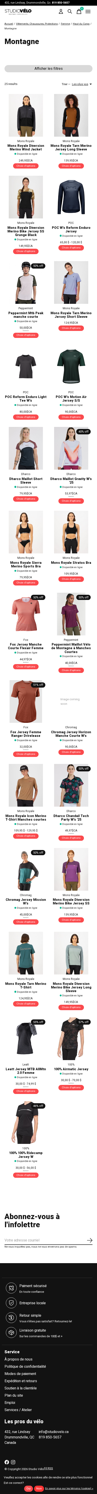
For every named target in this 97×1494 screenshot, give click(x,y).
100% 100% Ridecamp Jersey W (26, 1155)
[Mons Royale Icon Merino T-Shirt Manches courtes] (26, 785)
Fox (25, 640)
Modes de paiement (20, 1374)
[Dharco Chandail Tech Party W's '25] (71, 785)
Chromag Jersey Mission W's (26, 901)
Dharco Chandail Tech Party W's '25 (71, 818)
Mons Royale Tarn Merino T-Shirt (25, 985)
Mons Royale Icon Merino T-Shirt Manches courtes (25, 818)
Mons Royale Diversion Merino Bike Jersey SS (71, 901)
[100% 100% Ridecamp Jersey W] (26, 1122)
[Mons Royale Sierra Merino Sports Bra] (26, 532)
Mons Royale (25, 141)
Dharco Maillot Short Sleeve (25, 481)
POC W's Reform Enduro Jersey (71, 229)
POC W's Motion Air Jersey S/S (71, 399)
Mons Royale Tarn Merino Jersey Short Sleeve (71, 315)
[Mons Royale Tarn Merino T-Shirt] (26, 953)
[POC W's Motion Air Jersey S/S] (71, 366)
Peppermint (25, 308)
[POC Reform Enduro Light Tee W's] (26, 366)
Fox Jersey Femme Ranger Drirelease (25, 734)
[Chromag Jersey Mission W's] (26, 869)
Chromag (71, 727)
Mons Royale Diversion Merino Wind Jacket (25, 147)
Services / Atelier (18, 1410)
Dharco (25, 474)
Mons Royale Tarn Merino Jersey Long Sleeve (71, 147)
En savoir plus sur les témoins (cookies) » (69, 1488)
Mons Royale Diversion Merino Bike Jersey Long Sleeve (71, 987)
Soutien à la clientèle (21, 1388)
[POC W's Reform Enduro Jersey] (71, 197)
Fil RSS (48, 1468)
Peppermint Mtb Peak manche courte (25, 315)
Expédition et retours (21, 1381)
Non (39, 1488)
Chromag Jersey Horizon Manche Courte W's (71, 734)
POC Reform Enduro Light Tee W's (25, 399)
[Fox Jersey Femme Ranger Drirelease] (26, 701)
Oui (28, 1488)
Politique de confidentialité (25, 1366)
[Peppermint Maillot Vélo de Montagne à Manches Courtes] (71, 614)
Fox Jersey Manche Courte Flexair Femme (26, 646)
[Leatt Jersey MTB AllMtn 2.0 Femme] (26, 1038)
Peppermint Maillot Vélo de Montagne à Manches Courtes (71, 648)
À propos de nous (18, 1359)
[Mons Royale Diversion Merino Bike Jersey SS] (71, 869)
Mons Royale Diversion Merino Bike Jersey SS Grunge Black (25, 231)
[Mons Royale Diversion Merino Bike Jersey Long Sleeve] (71, 953)
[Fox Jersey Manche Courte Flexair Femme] (26, 614)
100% (71, 1065)
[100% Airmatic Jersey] (71, 1038)
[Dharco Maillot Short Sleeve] (26, 448)
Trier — (66, 84)
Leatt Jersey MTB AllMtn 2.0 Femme (26, 1071)
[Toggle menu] (87, 11)
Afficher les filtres (49, 68)
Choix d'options (25, 166)
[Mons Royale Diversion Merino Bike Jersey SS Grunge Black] (26, 197)
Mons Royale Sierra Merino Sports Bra (26, 564)
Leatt (26, 1065)
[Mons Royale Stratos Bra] (71, 532)
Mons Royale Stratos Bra (71, 562)
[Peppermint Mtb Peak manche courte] (26, 282)
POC (71, 223)
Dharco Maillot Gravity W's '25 (71, 481)
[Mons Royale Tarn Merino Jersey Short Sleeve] (71, 282)
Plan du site (14, 1395)
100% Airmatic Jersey (71, 1069)
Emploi (10, 1402)
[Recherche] (69, 11)
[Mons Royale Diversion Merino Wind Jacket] (26, 115)
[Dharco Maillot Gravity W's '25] (71, 448)
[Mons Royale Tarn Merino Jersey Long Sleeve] (71, 115)
